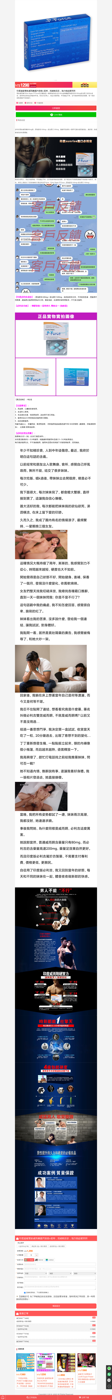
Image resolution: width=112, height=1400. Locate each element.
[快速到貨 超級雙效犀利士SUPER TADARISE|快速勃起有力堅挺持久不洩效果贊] (46, 1362)
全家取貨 (51, 1260)
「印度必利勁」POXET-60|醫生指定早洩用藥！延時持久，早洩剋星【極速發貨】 (24, 1383)
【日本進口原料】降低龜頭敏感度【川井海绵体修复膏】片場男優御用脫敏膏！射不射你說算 (65, 1384)
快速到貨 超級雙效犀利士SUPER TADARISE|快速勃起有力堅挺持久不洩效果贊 (45, 1383)
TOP (2, 1398)
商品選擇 (20, 1243)
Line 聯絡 (58, 114)
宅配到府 (40, 1260)
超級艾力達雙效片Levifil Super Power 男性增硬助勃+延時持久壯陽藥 (86, 1378)
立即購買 (56, 108)
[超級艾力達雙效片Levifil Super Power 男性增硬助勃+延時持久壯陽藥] (87, 1360)
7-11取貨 (30, 1260)
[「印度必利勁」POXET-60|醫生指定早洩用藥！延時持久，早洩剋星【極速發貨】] (25, 1362)
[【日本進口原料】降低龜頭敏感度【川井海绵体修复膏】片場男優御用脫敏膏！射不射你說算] (66, 1362)
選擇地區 (19, 1273)
